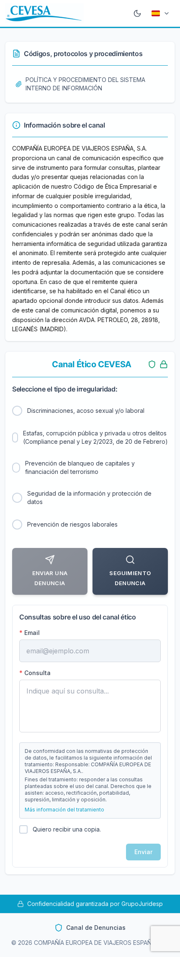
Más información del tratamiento (64, 809)
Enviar (143, 851)
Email (29, 632)
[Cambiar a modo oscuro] (137, 13)
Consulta (35, 672)
